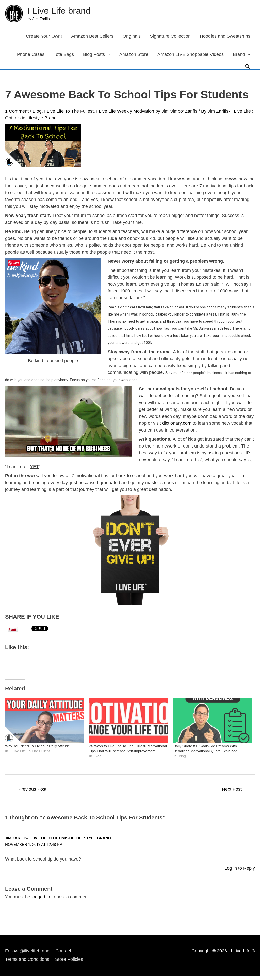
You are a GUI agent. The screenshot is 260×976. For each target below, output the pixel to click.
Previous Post (29, 789)
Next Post (235, 789)
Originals (132, 36)
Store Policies (69, 959)
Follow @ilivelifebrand (27, 950)
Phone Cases (30, 54)
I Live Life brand (58, 10)
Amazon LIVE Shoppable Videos (190, 54)
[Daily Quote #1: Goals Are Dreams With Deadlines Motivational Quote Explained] (212, 720)
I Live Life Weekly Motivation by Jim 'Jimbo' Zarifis (146, 111)
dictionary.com (176, 423)
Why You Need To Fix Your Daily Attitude (37, 746)
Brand (239, 54)
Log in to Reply (239, 868)
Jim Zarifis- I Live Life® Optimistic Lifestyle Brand (58, 838)
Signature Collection (170, 36)
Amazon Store (133, 54)
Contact (63, 950)
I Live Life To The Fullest (69, 111)
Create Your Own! (44, 36)
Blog (37, 111)
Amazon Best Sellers (92, 36)
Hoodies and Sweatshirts (225, 36)
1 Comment (17, 111)
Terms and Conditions (27, 959)
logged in (40, 896)
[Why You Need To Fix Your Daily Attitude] (44, 720)
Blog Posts (94, 54)
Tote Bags (64, 54)
